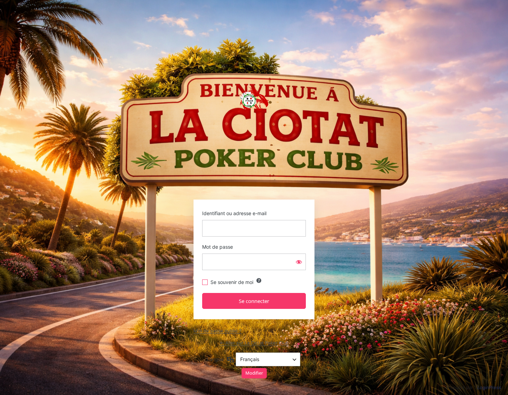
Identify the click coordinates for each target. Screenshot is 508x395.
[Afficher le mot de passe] (299, 262)
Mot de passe (217, 247)
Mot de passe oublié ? (218, 330)
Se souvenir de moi (231, 282)
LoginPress (489, 387)
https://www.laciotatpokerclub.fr (254, 100)
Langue (215, 359)
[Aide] (259, 280)
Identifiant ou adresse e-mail (234, 213)
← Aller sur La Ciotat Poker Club (254, 343)
